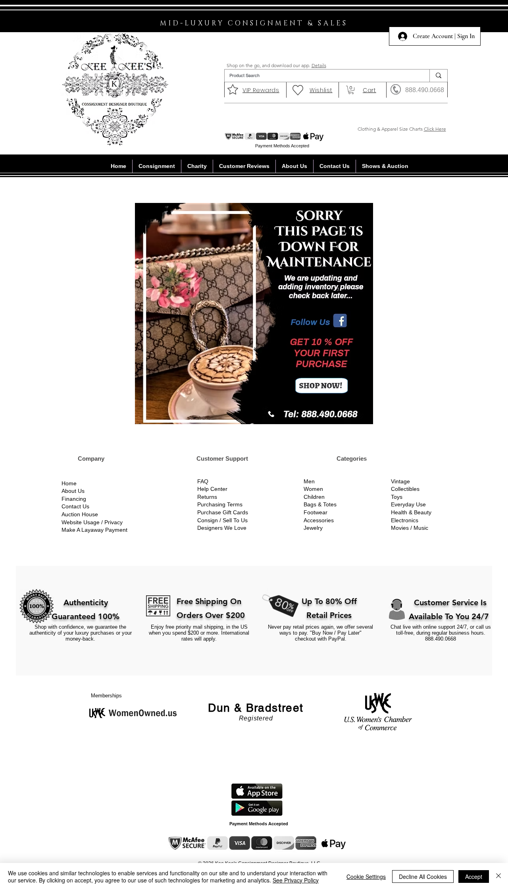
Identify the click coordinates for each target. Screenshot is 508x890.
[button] (351, 90)
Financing (74, 499)
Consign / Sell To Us (222, 520)
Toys (396, 497)
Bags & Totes (320, 504)
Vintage (400, 481)
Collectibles (405, 489)
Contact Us (75, 506)
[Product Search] (438, 76)
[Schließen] (498, 876)
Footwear (315, 512)
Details (319, 65)
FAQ (202, 481)
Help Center (212, 489)
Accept (473, 876)
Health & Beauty (411, 512)
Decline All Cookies (423, 876)
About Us (73, 491)
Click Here (435, 129)
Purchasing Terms (219, 504)
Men (309, 481)
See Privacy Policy (296, 880)
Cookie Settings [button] (366, 876)
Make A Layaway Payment (94, 530)
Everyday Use (408, 504)
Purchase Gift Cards (222, 512)
